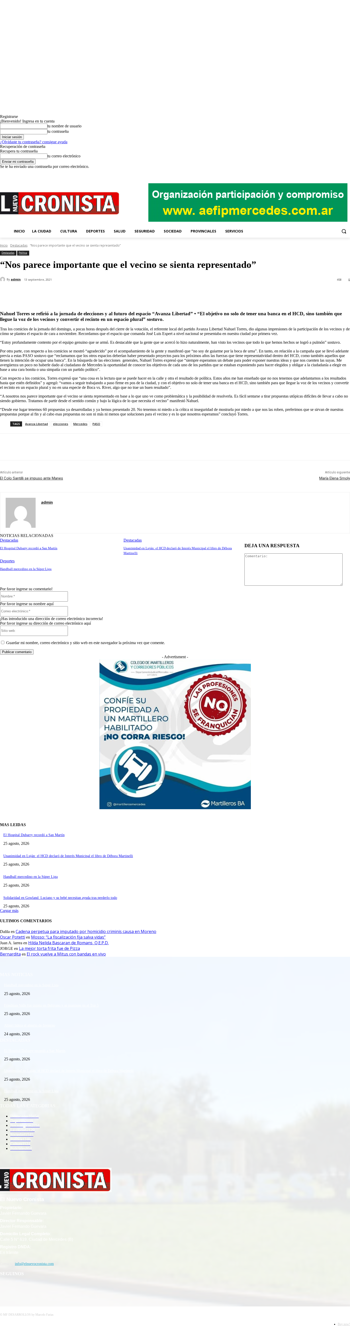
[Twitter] (340, 173)
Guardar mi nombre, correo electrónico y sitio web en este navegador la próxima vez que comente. (85, 643)
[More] (121, 293)
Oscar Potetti (12, 937)
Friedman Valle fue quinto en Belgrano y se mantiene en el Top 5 (51, 1005)
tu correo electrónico (63, 156)
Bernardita (10, 954)
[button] (344, 231)
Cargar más (9, 910)
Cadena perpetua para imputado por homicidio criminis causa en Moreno (86, 931)
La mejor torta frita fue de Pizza (49, 948)
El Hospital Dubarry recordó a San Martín (28, 548)
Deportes (7, 561)
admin (16, 279)
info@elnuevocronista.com (34, 1264)
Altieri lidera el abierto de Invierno (29, 1025)
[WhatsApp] (102, 293)
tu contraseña (58, 131)
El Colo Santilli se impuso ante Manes (31, 478)
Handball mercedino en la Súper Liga (26, 569)
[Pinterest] (83, 293)
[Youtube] (347, 173)
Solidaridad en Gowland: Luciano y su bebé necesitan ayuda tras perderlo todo (60, 898)
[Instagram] (333, 173)
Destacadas (18, 245)
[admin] (3, 279)
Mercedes (80, 424)
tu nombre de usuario (64, 126)
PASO (96, 424)
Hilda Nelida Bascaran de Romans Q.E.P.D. (68, 943)
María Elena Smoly (334, 478)
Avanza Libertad (36, 424)
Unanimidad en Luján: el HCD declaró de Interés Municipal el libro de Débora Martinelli (68, 856)
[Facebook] (326, 173)
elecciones (60, 424)
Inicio (4, 245)
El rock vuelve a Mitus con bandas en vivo (66, 954)
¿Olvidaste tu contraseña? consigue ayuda (33, 142)
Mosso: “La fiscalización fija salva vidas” (68, 937)
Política (23, 253)
